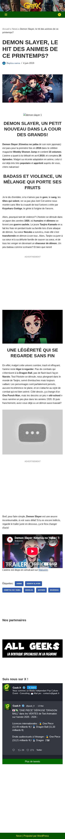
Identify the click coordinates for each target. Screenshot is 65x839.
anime (19, 584)
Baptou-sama (13, 63)
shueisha (54, 590)
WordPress (43, 835)
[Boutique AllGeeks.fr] (32, 668)
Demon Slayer (33, 584)
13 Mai (41, 706)
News (15, 29)
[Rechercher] (59, 14)
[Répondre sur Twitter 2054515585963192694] (14, 750)
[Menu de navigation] (5, 14)
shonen (41, 590)
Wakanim (43, 570)
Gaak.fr (17, 705)
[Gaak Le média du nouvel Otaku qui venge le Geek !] (32, 5)
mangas (29, 590)
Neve (19, 835)
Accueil (5, 29)
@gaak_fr (30, 706)
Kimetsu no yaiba (12, 590)
